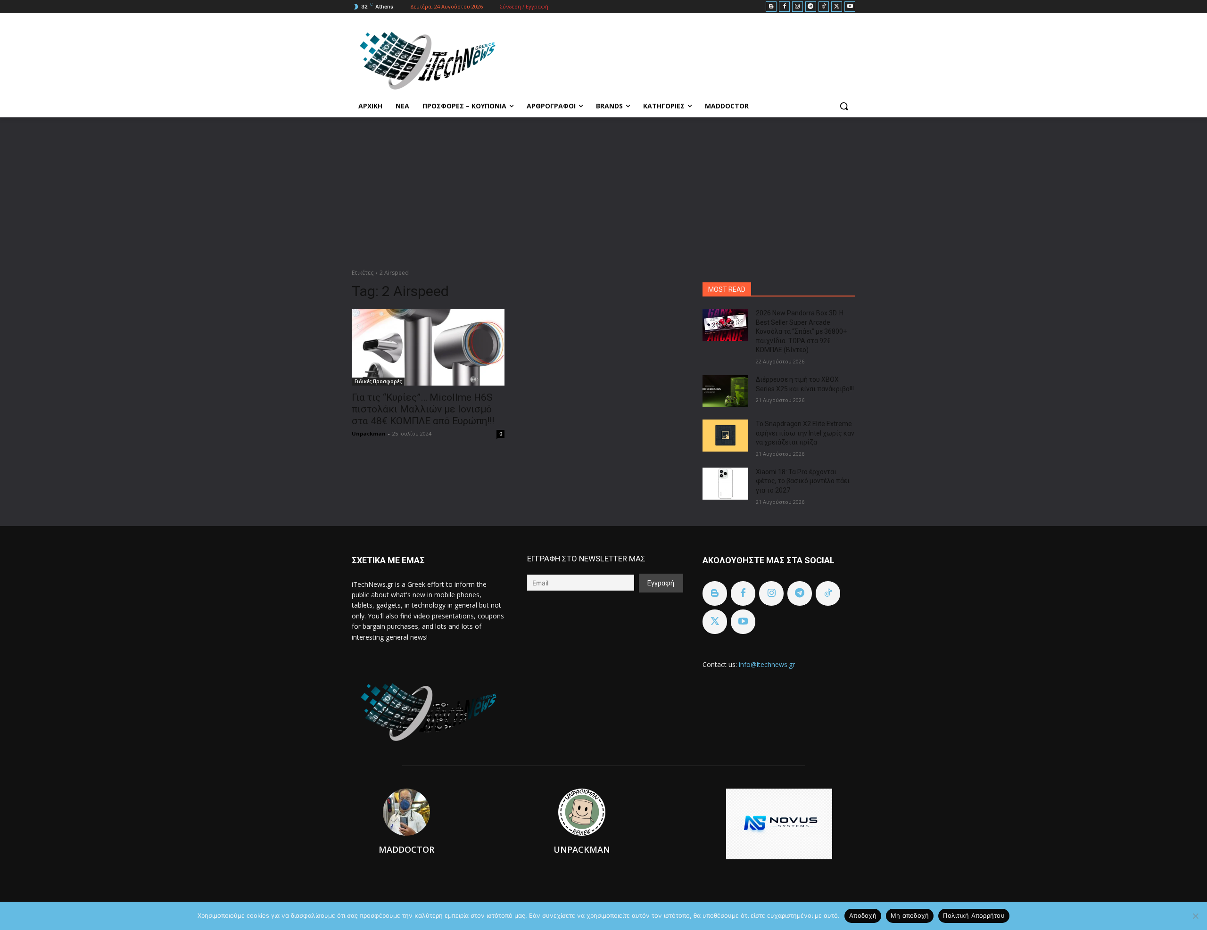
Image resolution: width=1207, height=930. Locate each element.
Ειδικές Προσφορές (378, 381)
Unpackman (369, 433)
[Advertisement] (603, 188)
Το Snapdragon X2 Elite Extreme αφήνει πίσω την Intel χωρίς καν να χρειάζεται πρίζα (805, 433)
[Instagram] (797, 6)
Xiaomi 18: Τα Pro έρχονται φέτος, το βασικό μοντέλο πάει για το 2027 (803, 481)
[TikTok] (823, 6)
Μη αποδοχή (910, 915)
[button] (844, 106)
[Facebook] (784, 6)
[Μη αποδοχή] (1195, 916)
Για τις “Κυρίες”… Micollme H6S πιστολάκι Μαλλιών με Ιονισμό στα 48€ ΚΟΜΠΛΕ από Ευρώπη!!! (423, 409)
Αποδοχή (862, 915)
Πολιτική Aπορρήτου (974, 915)
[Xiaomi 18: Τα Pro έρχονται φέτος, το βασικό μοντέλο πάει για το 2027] (725, 484)
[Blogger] (771, 6)
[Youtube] (849, 6)
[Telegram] (810, 6)
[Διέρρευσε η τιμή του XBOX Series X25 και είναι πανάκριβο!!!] (725, 391)
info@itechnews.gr (767, 664)
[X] (836, 6)
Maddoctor (406, 849)
